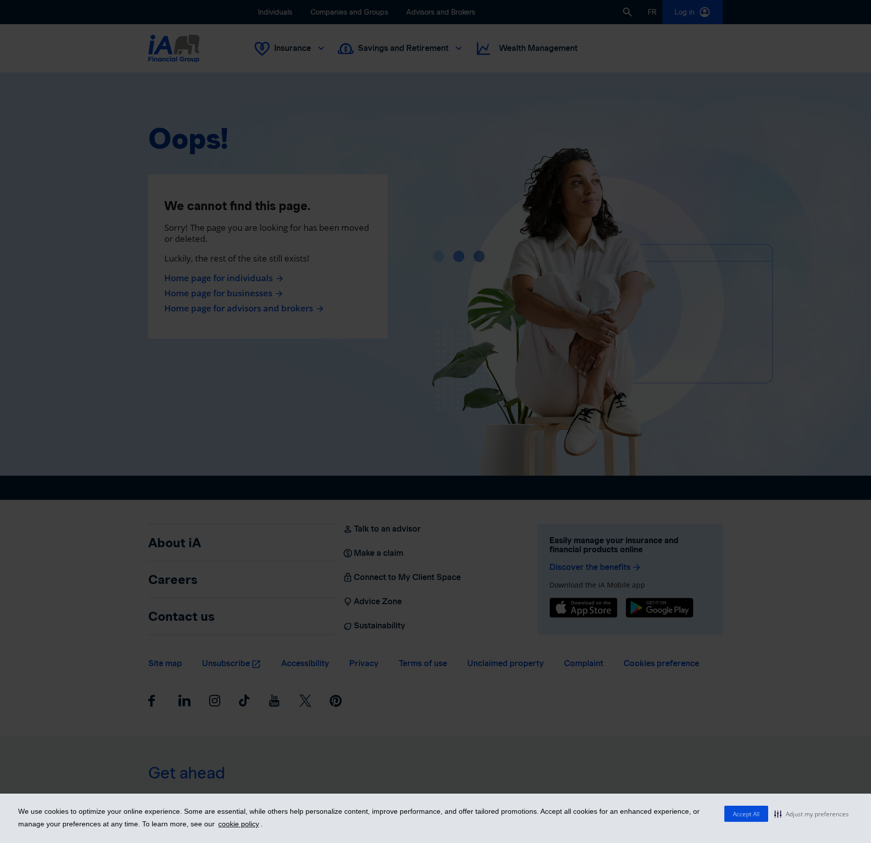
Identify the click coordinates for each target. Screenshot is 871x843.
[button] (811, 814)
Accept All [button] (746, 814)
